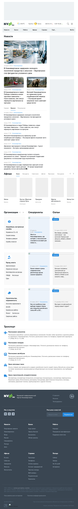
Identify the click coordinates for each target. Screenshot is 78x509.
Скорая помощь (10, 235)
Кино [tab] (18, 174)
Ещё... (54, 30)
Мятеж (6, 199)
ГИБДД (8, 275)
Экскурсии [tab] (60, 174)
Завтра (55, 461)
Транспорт (9, 326)
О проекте (56, 395)
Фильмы (6, 467)
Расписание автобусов (16, 353)
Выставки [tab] (51, 174)
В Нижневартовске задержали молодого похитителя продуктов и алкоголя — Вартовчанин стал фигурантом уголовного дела (24, 70)
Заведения (7, 464)
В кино (6, 458)
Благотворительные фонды (14, 272)
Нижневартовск (18, 66)
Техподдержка (57, 401)
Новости (8, 36)
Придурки (38, 199)
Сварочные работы (11, 316)
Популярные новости (11, 429)
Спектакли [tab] (35, 174)
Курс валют (32, 429)
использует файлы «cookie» (22, 488)
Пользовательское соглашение (13, 495)
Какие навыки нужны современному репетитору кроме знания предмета (37, 271)
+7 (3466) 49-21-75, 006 (16, 338)
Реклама (55, 398)
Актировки (56, 467)
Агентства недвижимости (13, 304)
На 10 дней (56, 464)
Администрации (10, 266)
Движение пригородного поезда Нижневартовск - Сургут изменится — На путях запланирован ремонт (23, 147)
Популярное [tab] (21, 108)
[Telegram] (13, 414)
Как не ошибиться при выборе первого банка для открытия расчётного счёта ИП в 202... (38, 307)
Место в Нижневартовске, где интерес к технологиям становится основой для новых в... (38, 238)
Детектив (38, 202)
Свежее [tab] (6, 108)
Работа (25, 30)
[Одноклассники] (9, 414)
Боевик (6, 202)
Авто (5, 447)
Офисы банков (33, 432)
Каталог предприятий (35, 467)
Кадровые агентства (59, 435)
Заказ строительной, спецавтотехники (22, 375)
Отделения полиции (12, 269)
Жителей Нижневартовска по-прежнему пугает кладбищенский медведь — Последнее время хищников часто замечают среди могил (36, 97)
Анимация (22, 204)
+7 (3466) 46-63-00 (14, 349)
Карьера (55, 429)
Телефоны (31, 461)
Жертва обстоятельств (55, 200)
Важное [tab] (13, 108)
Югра (6, 435)
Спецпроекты (35, 212)
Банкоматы (31, 435)
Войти (72, 30)
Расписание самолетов (16, 332)
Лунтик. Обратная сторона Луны (25, 200)
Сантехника (15, 313)
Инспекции (15, 275)
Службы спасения (11, 242)
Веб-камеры (32, 473)
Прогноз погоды (33, 470)
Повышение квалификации (61, 432)
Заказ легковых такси (16, 364)
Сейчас (55, 458)
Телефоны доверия (11, 238)
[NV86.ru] (9, 24)
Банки (16, 30)
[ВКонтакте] (5, 414)
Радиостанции (33, 476)
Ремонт (8, 313)
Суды (7, 278)
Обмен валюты (33, 438)
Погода (6, 444)
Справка (44, 30)
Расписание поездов (15, 343)
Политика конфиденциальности (36, 495)
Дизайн (8, 307)
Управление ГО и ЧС (12, 232)
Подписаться (68, 414)
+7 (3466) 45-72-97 (14, 360)
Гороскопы (31, 479)
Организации (11, 212)
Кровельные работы (12, 310)
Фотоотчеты (8, 470)
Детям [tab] (43, 174)
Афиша (8, 173)
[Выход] (72, 24)
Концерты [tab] (26, 174)
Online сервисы (33, 464)
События (7, 461)
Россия (6, 438)
